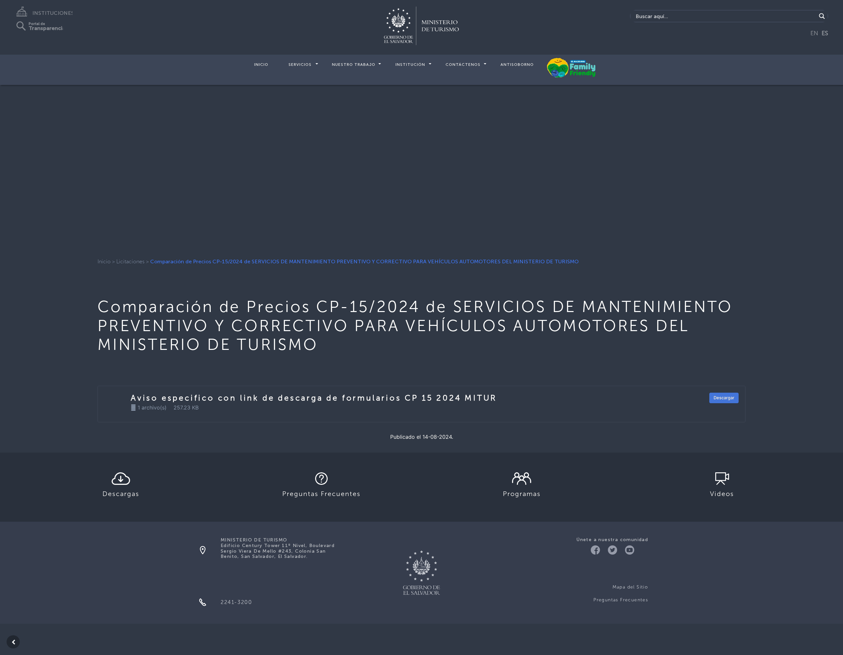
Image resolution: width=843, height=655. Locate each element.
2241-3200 (236, 602)
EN (814, 33)
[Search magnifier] (822, 16)
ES (825, 33)
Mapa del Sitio (630, 587)
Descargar (724, 397)
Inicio (261, 64)
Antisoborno (517, 64)
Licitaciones (130, 261)
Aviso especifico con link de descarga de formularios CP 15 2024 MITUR (314, 398)
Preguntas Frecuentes (620, 600)
